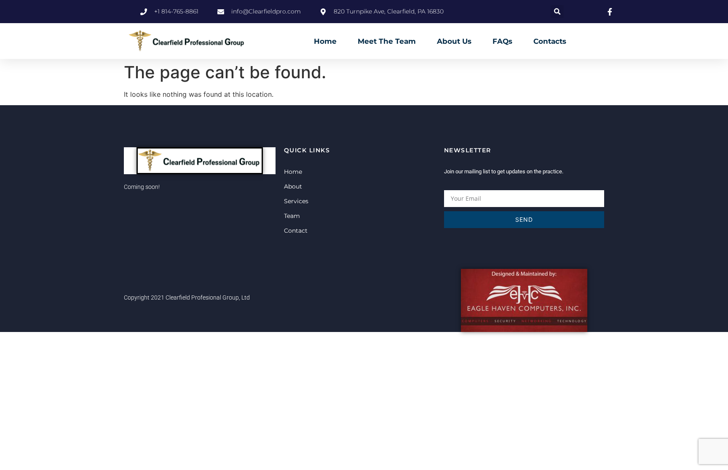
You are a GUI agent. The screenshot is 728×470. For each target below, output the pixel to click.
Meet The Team (387, 41)
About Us (454, 41)
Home (325, 41)
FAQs (502, 41)
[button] (557, 11)
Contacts (549, 41)
